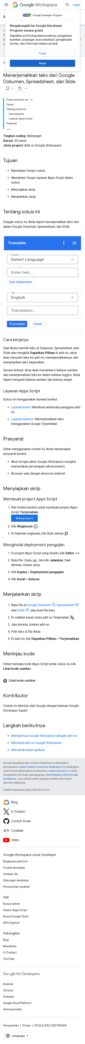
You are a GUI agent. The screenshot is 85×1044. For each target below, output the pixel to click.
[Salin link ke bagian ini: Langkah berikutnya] (49, 726)
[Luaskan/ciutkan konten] (31, 99)
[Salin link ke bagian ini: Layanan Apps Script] (44, 391)
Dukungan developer (16, 880)
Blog (6, 939)
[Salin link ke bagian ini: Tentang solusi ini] (44, 212)
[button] (42, 284)
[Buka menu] (6, 4)
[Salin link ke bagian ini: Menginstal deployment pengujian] (68, 545)
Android (8, 984)
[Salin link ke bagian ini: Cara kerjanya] (32, 340)
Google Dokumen (39, 605)
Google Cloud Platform (17, 1003)
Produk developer (14, 867)
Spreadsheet (65, 605)
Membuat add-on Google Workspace (36, 743)
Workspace (46, 4)
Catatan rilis (10, 874)
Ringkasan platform (15, 861)
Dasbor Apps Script (15, 910)
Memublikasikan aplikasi (28, 750)
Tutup (42, 53)
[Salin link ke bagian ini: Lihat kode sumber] (39, 680)
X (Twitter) (10, 952)
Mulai (42, 63)
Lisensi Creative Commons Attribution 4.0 (41, 766)
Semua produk (12, 1009)
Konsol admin (11, 903)
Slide (21, 610)
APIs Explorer (11, 922)
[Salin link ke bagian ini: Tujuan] (21, 161)
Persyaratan (11, 1025)
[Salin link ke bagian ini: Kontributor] (32, 696)
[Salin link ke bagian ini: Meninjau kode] (39, 654)
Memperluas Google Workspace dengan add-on (44, 736)
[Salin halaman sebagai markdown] (20, 88)
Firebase (8, 996)
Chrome (8, 990)
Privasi (26, 1025)
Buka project (24, 518)
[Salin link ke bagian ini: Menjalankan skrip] (45, 594)
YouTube (8, 958)
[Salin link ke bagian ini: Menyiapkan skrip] (44, 489)
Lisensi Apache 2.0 (58, 770)
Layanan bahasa (22, 419)
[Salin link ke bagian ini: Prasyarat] (28, 439)
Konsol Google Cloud (15, 916)
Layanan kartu (20, 407)
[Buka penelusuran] (67, 4)
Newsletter (10, 946)
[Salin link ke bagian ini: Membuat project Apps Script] (61, 499)
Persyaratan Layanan (16, 886)
